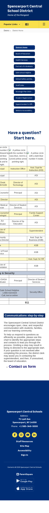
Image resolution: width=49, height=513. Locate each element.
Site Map (24, 446)
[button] (12, 24)
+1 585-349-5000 (28, 426)
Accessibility (24, 450)
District (6, 30)
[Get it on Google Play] (24, 481)
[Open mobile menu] (44, 24)
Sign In (24, 455)
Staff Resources (24, 441)
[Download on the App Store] (24, 488)
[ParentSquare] (24, 474)
